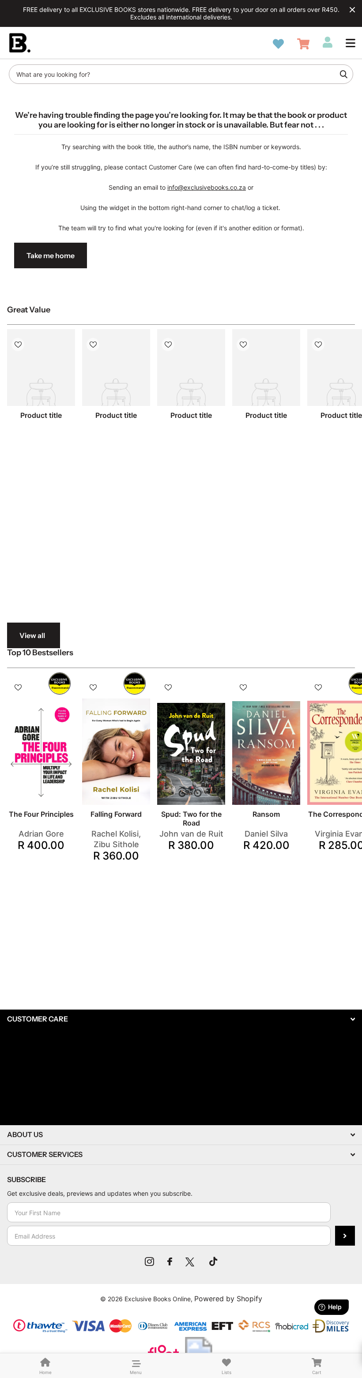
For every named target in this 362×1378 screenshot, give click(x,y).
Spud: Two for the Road (191, 818)
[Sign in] (327, 42)
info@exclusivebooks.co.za (206, 187)
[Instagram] (149, 1261)
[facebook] (169, 1261)
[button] (350, 43)
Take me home (50, 255)
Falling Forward (116, 814)
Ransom (266, 814)
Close (352, 9)
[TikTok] (213, 1261)
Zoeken (343, 74)
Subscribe (345, 1236)
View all (32, 635)
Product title (41, 415)
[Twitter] (190, 1261)
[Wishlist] (278, 43)
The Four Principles (41, 814)
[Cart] (303, 43)
